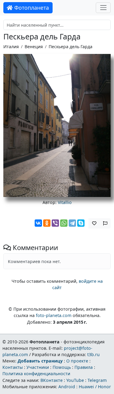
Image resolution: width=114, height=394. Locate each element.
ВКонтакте (51, 380)
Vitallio (65, 202)
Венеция (34, 46)
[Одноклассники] (46, 223)
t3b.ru (93, 354)
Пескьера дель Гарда (70, 46)
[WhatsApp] (63, 223)
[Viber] (55, 223)
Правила (83, 367)
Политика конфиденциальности (36, 373)
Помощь (62, 367)
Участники (37, 367)
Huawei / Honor (95, 386)
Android (66, 386)
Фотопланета (31, 7)
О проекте (77, 361)
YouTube (75, 380)
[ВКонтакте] (38, 223)
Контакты (12, 367)
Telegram (97, 380)
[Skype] (81, 223)
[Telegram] (72, 223)
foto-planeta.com (53, 315)
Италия (11, 46)
